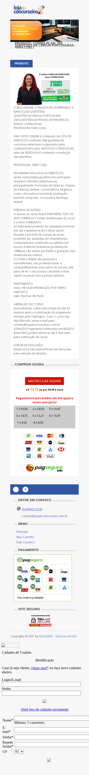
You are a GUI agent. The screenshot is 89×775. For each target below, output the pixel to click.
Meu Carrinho (25, 537)
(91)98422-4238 (31, 509)
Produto (21, 63)
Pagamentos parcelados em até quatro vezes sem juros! (44, 400)
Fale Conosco (25, 542)
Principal (22, 532)
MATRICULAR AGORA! (44, 381)
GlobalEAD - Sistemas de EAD (58, 636)
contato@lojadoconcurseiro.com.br (44, 516)
